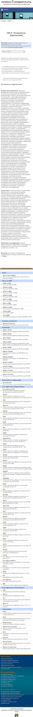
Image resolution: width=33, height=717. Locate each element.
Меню (6, 9)
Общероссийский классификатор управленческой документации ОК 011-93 (15, 524)
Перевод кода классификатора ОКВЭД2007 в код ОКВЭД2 (15, 353)
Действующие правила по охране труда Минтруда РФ (17, 647)
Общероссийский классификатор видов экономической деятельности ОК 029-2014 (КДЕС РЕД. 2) (17, 412)
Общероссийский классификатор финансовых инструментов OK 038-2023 (14, 529)
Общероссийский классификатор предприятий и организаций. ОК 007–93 (15, 485)
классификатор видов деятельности (8, 677)
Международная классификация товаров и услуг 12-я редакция (16, 605)
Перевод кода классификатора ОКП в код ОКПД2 (15, 338)
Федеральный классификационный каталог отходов (16, 572)
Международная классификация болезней (13, 594)
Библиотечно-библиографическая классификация (15, 584)
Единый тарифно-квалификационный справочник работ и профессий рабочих (17, 613)
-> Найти (4, 256)
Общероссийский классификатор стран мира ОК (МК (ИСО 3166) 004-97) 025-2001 (16, 502)
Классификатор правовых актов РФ (12, 580)
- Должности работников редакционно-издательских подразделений (15, 79)
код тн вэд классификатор (6, 684)
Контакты (21, 708)
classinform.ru (14, 708)
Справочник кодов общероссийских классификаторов (16, 4)
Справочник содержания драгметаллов (9, 660)
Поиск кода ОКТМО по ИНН (10, 288)
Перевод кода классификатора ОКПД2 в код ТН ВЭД (16, 371)
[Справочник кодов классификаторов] (16, 2)
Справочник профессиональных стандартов (14, 623)
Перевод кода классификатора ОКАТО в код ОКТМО (16, 363)
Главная (3, 21)
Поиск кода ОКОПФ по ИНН (10, 296)
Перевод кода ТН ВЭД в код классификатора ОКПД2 (16, 367)
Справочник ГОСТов (5, 668)
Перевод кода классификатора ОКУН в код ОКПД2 (16, 348)
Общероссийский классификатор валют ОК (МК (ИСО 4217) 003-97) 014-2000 (17, 401)
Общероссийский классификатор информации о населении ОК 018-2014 (15, 434)
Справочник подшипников (6, 663)
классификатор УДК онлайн (7, 686)
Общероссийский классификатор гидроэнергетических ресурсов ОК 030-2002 (17, 418)
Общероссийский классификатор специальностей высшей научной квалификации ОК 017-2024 (15, 496)
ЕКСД (9, 21)
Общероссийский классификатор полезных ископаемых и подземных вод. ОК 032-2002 (17, 480)
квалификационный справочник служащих (10, 693)
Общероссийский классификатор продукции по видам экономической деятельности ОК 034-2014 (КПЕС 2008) (17, 467)
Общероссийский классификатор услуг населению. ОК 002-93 (17, 545)
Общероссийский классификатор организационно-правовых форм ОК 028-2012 (16, 456)
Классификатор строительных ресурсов (13, 576)
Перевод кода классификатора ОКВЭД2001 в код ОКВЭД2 (15, 358)
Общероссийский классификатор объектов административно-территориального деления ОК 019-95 (17, 396)
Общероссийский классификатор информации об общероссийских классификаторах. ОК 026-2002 (15, 451)
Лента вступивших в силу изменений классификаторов (17, 383)
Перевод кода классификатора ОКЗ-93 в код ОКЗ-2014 (17, 375)
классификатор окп (5, 682)
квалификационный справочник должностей (10, 691)
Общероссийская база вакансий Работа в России (15, 638)
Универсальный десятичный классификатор (14, 590)
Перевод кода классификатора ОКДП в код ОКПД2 (16, 334)
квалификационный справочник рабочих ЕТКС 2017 (12, 695)
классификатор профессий (6, 674)
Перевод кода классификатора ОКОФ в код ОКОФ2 (16, 330)
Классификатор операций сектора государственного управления (16, 567)
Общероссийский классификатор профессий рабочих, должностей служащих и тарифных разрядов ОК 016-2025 (17, 474)
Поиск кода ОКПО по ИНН (9, 284)
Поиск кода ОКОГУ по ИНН (10, 300)
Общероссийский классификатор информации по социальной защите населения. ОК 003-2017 (15, 440)
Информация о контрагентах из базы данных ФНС (16, 324)
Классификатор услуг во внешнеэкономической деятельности (15, 556)
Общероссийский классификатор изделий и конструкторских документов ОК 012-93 (14, 390)
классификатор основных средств (8, 679)
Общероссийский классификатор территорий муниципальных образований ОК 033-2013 (14, 518)
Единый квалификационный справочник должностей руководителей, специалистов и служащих (15, 59)
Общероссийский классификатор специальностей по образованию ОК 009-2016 (16, 507)
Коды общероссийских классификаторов (10, 662)
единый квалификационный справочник (9, 698)
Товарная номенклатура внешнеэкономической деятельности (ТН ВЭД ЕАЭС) (15, 551)
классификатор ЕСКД (5, 700)
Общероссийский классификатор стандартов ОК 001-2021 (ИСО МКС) (16, 491)
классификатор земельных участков (8, 701)
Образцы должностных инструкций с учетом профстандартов (14, 628)
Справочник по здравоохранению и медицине (11, 667)
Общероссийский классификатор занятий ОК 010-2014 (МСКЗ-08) (17, 429)
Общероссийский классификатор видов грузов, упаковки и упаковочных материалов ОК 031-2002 (17, 407)
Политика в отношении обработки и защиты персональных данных (16, 710)
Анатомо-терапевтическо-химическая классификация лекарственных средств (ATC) (16, 599)
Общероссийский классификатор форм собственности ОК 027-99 (17, 535)
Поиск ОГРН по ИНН (8, 312)
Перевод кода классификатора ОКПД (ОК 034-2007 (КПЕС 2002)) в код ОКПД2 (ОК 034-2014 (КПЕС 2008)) (17, 343)
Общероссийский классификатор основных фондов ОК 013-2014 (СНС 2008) (17, 462)
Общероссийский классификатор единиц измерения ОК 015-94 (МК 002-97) (17, 423)
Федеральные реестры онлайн (7, 665)
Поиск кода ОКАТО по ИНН (10, 292)
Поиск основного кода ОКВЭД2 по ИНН (13, 308)
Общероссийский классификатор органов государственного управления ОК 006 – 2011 (14, 445)
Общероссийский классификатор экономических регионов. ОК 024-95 (15, 540)
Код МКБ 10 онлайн (5, 703)
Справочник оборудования (7, 658)
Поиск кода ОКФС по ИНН (9, 304)
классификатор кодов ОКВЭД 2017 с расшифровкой (12, 676)
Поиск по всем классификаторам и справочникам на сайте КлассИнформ (16, 277)
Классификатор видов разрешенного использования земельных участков (16, 562)
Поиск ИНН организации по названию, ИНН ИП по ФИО (17, 316)
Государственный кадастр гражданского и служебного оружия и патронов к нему (17, 643)
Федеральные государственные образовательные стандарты (15, 633)
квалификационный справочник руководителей (11, 696)
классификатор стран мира (7, 681)
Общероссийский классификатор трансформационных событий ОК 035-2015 (17, 513)
